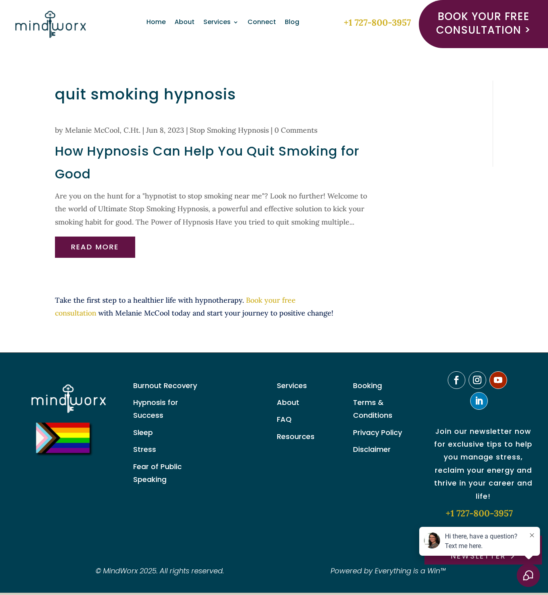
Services (217, 22)
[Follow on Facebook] (456, 380)
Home (156, 22)
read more (95, 247)
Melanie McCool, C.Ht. (102, 130)
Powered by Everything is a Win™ (388, 571)
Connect (262, 22)
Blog (292, 22)
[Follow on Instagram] (477, 380)
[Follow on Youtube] (498, 380)
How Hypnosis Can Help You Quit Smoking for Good (207, 162)
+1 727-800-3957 (377, 22)
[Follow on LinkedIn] (479, 401)
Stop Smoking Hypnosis (229, 130)
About (185, 22)
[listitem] (216, 307)
